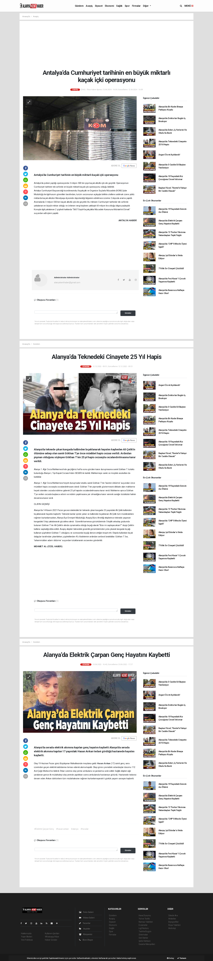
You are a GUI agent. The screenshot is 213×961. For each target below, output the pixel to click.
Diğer (146, 5)
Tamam (182, 958)
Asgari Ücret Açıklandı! (169, 154)
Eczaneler (143, 925)
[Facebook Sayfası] (22, 923)
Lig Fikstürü (144, 928)
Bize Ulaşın (87, 940)
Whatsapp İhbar (52, 936)
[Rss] (48, 923)
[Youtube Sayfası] (38, 923)
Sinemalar (143, 934)
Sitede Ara (173, 915)
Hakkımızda (26, 933)
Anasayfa (26, 16)
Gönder (128, 313)
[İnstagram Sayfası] (32, 923)
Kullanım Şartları (52, 933)
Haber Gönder (51, 940)
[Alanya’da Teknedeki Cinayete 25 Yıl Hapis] (80, 404)
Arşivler (86, 929)
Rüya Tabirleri (174, 925)
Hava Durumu (145, 915)
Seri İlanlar (143, 938)
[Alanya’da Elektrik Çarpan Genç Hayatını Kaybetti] (80, 702)
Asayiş (89, 5)
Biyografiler (173, 922)
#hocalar (85, 829)
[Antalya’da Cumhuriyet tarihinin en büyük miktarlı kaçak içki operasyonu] (80, 128)
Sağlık (119, 5)
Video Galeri (88, 918)
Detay (171, 958)
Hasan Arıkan (104, 763)
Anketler (172, 919)
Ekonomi (109, 5)
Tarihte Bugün (145, 931)
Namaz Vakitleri (146, 922)
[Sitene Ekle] (58, 923)
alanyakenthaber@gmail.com (67, 282)
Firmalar (136, 5)
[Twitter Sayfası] (27, 923)
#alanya (74, 829)
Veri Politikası (27, 940)
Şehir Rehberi (145, 941)
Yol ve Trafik (144, 919)
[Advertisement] (106, 45)
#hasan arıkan (62, 829)
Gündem (79, 5)
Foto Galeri (88, 912)
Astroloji (172, 928)
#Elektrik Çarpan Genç (44, 829)
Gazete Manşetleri (147, 944)
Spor (127, 5)
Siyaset (99, 5)
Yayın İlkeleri (26, 936)
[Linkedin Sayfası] (43, 923)
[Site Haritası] (53, 923)
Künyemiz (87, 934)
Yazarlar (86, 923)
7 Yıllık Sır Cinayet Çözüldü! (171, 268)
